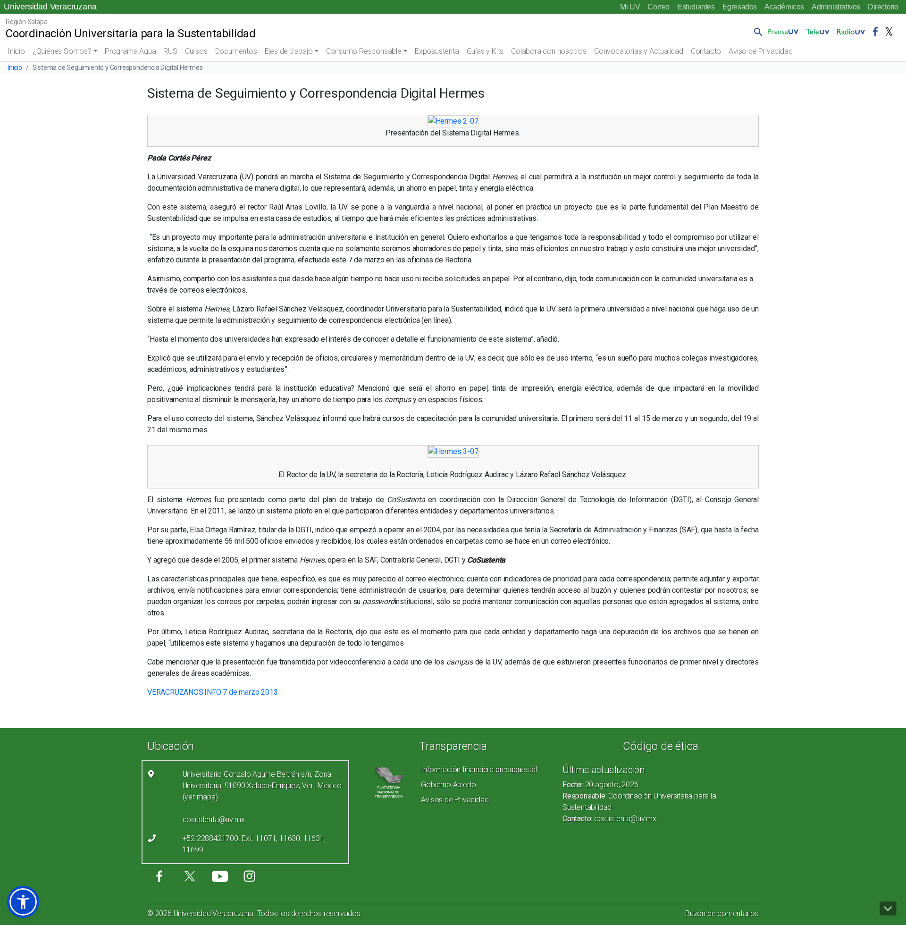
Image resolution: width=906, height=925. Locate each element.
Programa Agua (130, 51)
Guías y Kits (485, 51)
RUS (170, 51)
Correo (658, 7)
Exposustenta (437, 51)
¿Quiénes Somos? (62, 51)
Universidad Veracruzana (50, 6)
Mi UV (630, 7)
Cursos (196, 51)
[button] (756, 31)
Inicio (16, 51)
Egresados (739, 7)
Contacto (706, 51)
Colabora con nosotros (549, 51)
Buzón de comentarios (722, 913)
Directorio (883, 7)
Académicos (784, 7)
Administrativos (836, 7)
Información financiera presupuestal (479, 769)
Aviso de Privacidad (760, 51)
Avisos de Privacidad (454, 799)
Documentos (236, 51)
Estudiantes (696, 7)
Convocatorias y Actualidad (638, 51)
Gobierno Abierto (448, 784)
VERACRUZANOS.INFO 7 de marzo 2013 (212, 692)
